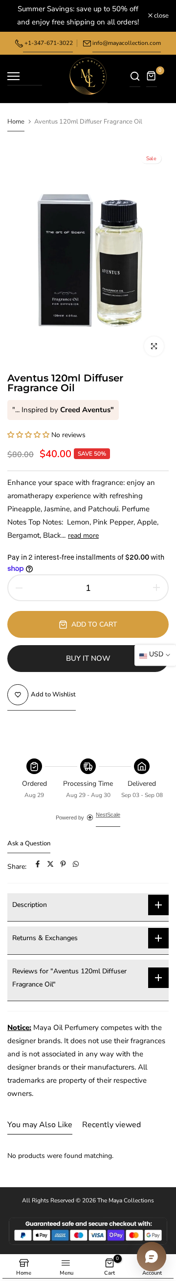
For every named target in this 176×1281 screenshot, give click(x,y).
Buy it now (88, 658)
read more (83, 535)
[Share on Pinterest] (63, 867)
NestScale (108, 815)
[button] (29, 435)
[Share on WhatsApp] (76, 867)
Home (15, 121)
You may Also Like (39, 1124)
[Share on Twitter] (50, 867)
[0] (151, 79)
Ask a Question (28, 843)
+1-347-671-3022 (48, 43)
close (161, 16)
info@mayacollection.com (126, 43)
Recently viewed (111, 1124)
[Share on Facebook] (38, 867)
